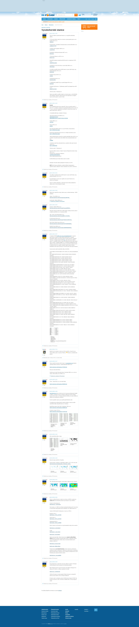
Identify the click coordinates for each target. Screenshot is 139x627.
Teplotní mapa (44, 618)
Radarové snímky (45, 611)
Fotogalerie (67, 614)
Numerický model (54, 611)
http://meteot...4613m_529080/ (55, 522)
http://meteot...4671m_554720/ (55, 518)
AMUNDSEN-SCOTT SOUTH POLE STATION (59, 118)
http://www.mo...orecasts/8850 (55, 555)
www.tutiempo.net (69, 363)
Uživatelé (67, 611)
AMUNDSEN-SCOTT (54, 116)
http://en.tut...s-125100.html (55, 571)
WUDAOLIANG (53, 79)
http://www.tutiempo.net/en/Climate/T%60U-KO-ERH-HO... (61, 219)
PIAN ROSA (52, 66)
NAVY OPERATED (53, 145)
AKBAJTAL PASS (53, 89)
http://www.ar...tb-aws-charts (55, 543)
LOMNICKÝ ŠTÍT (53, 45)
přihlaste (60, 590)
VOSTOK (51, 122)
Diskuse (46, 24)
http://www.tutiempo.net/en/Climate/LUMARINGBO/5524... (61, 227)
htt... (64, 239)
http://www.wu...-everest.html (55, 504)
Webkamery (44, 616)
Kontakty (76, 609)
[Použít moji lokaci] (72, 15)
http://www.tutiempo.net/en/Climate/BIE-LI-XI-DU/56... (60, 215)
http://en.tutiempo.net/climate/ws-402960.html (58, 407)
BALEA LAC (52, 57)
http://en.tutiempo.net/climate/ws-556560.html (58, 384)
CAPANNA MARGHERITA (55, 154)
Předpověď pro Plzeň (55, 618)
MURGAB (52, 83)
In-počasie (86, 611)
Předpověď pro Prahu (55, 612)
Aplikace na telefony (69, 616)
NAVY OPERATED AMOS (55, 133)
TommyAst (44, 33)
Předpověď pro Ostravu (55, 616)
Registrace (95, 15)
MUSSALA (52, 53)
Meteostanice (51, 24)
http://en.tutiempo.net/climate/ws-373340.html (58, 367)
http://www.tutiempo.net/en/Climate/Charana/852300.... (60, 208)
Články (66, 612)
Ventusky (86, 609)
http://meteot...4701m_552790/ (55, 514)
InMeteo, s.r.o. (50, 623)
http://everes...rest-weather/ (55, 534)
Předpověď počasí (55, 609)
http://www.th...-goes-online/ (55, 531)
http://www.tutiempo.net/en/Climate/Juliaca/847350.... (60, 197)
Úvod (42, 24)
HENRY (51, 126)
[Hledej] (76, 15)
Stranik (43, 349)
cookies (65, 623)
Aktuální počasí (45, 609)
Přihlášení (95, 14)
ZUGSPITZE (52, 49)
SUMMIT (51, 140)
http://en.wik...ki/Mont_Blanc (55, 546)
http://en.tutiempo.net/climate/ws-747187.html (58, 411)
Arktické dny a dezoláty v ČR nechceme (58, 201)
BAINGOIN (52, 72)
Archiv (66, 609)
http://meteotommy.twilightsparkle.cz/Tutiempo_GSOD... (60, 463)
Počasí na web (68, 618)
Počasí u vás (44, 614)
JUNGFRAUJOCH (53, 62)
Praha (83, 14)
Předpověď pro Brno (55, 614)
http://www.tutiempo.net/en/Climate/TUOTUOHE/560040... (61, 223)
